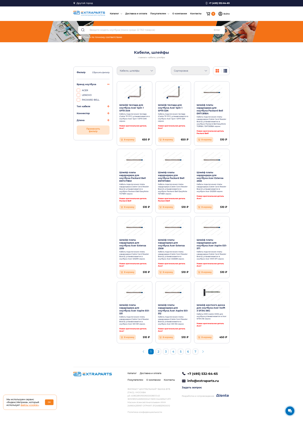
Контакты (196, 13)
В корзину (129, 139)
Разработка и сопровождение (198, 396)
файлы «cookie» (30, 405)
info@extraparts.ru (203, 381)
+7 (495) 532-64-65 (202, 374)
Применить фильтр (93, 130)
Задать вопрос (192, 387)
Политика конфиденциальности (145, 412)
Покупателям (158, 13)
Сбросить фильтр (101, 72)
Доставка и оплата (136, 13)
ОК (49, 402)
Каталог (114, 13)
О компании (179, 13)
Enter (217, 30)
